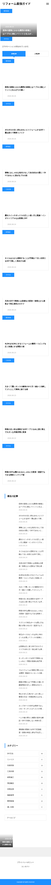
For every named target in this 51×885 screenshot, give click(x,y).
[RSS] (25, 873)
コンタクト (25, 866)
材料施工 (8, 146)
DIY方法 (6, 39)
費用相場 (6, 11)
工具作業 (8, 189)
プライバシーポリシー (25, 862)
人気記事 (37, 53)
